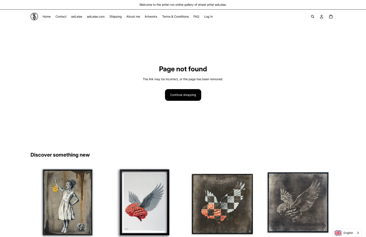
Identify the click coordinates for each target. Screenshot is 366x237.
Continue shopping (183, 95)
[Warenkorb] (331, 16)
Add (255, 233)
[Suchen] (312, 16)
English (348, 232)
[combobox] (347, 233)
